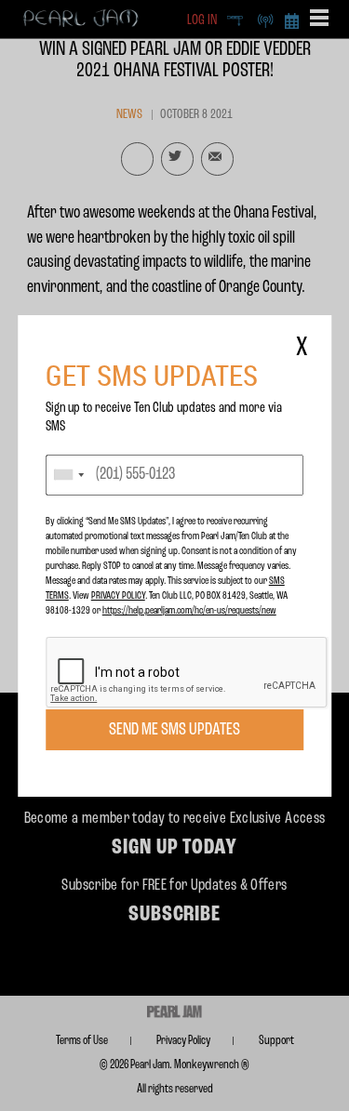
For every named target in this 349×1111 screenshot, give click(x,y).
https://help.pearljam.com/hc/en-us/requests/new (189, 610)
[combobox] (68, 475)
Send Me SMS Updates (174, 730)
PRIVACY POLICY (118, 596)
